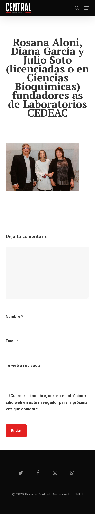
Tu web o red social (23, 365)
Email (12, 341)
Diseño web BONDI (67, 494)
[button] (86, 7)
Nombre (14, 316)
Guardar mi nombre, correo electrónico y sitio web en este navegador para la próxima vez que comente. (46, 402)
